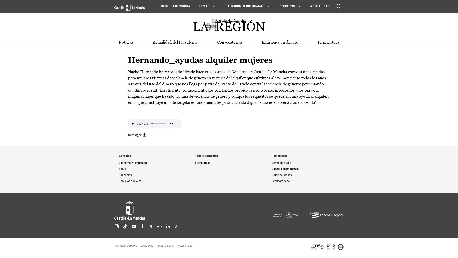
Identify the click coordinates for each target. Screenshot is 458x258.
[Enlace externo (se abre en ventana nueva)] (327, 247)
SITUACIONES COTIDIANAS (244, 6)
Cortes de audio (281, 162)
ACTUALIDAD (320, 6)
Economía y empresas (133, 162)
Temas (204, 6)
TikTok (125, 226)
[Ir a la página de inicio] (129, 6)
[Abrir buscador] (339, 6)
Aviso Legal (147, 245)
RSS (176, 226)
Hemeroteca (328, 42)
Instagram (116, 226)
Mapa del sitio (166, 245)
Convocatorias (229, 42)
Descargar (134, 135)
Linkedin (168, 226)
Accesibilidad (185, 245)
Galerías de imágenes (285, 169)
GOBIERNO (287, 6)
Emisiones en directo (280, 42)
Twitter (151, 226)
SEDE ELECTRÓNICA (175, 6)
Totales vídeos (280, 181)
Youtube (134, 226)
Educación (125, 175)
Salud (122, 169)
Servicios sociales (130, 181)
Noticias (126, 42)
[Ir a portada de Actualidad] (229, 26)
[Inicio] (162, 210)
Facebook (142, 226)
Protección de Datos (125, 245)
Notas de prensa (281, 175)
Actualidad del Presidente (175, 42)
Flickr (159, 226)
